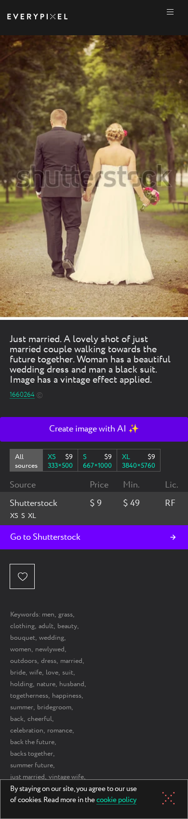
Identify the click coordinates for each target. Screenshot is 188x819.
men (48, 614)
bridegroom (54, 707)
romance (59, 730)
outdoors (23, 661)
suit (67, 672)
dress (48, 661)
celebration (26, 730)
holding (21, 684)
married (71, 661)
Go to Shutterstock (45, 537)
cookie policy (116, 801)
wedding (51, 637)
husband (71, 684)
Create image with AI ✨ (94, 429)
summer (21, 707)
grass (65, 614)
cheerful (39, 719)
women (20, 649)
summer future (31, 765)
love (52, 672)
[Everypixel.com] (37, 17)
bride (18, 672)
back (17, 719)
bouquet (22, 637)
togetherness (29, 695)
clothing (22, 626)
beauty (67, 626)
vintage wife (66, 777)
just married (27, 777)
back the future (32, 742)
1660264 (22, 395)
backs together (31, 753)
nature (46, 684)
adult (46, 626)
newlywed (50, 649)
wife (35, 672)
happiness (66, 695)
